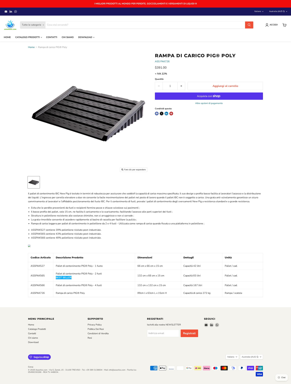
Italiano (257, 11)
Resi (90, 337)
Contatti (51, 37)
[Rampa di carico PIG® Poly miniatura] (34, 182)
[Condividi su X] (161, 113)
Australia (277, 11)
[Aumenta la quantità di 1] (181, 86)
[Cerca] (249, 24)
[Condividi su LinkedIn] (166, 113)
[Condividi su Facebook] (157, 113)
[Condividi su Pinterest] (171, 113)
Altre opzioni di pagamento (209, 103)
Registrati (189, 333)
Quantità (159, 79)
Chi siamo (68, 37)
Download (85, 37)
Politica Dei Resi (96, 329)
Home (7, 37)
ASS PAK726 (162, 61)
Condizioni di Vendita (98, 333)
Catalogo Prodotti (27, 37)
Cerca (30, 367)
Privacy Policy (95, 324)
